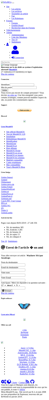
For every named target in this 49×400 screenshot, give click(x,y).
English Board (17, 25)
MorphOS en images (14, 155)
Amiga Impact (7, 177)
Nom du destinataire (9, 262)
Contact (22, 382)
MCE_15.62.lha (27, 355)
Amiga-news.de (7, 184)
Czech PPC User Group (11, 201)
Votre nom (5, 272)
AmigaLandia (6, 213)
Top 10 (14, 39)
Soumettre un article (19, 14)
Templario (24, 335)
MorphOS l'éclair (13, 151)
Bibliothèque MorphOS (16, 139)
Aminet (4, 180)
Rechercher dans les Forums (23, 28)
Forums (14, 23)
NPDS (22, 389)
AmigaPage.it (6, 196)
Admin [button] (9, 32)
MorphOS (13, 70)
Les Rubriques (17, 18)
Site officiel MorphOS (15, 132)
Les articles (16, 9)
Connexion (19, 57)
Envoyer (7, 291)
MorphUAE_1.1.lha (27, 350)
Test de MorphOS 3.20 (15, 134)
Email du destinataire (9, 267)
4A (2, 208)
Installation (10, 136)
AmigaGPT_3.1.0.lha (27, 357)
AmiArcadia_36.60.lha (27, 353)
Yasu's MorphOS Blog (15, 167)
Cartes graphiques (13, 162)
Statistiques (16, 42)
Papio (24, 337)
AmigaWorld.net (8, 189)
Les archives (16, 11)
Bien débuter (11, 148)
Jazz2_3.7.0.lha (27, 348)
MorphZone (11, 143)
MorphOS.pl (11, 146)
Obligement (6, 182)
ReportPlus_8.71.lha (27, 360)
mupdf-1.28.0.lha (27, 371)
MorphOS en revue (14, 153)
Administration (17, 35)
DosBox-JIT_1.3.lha (27, 367)
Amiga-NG (5, 206)
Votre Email (6, 278)
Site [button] (7, 6)
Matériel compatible (14, 160)
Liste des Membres (19, 37)
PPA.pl (4, 203)
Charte (14, 382)
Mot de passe (6, 87)
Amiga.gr (5, 191)
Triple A (4, 210)
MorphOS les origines (15, 158)
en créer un (12, 95)
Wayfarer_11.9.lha (27, 362)
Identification (11, 141)
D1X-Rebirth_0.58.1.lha (27, 364)
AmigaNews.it (7, 194)
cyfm (24, 330)
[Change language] (9, 65)
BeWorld (24, 332)
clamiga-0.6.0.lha (27, 369)
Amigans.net (6, 198)
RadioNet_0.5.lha (27, 374)
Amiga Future (7, 187)
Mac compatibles (13, 165)
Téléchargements (13, 30)
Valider (4, 90)
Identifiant (5, 85)
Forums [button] (9, 21)
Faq (13, 16)
